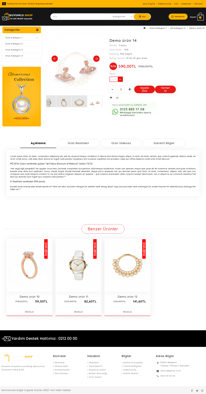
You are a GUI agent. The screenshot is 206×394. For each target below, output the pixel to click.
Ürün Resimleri (78, 143)
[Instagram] (202, 390)
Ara (143, 16)
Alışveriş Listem (97, 369)
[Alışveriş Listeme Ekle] (111, 97)
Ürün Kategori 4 (14, 55)
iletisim (198, 3)
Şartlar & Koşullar (133, 362)
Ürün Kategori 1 (158, 28)
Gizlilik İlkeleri (131, 373)
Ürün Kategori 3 (14, 49)
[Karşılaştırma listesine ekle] (117, 97)
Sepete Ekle (144, 89)
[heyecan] (197, 390)
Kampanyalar (62, 369)
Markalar (60, 362)
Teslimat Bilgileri (132, 366)
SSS (176, 3)
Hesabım (94, 362)
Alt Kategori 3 (177, 28)
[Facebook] (192, 390)
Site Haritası (61, 373)
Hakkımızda (164, 3)
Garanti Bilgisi (164, 143)
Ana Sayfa (149, 3)
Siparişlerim (95, 366)
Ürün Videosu (121, 143)
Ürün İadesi (95, 377)
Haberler (186, 3)
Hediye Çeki (61, 366)
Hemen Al (165, 89)
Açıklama (38, 143)
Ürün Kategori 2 (14, 43)
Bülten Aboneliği (98, 373)
